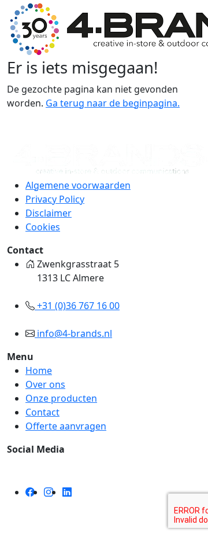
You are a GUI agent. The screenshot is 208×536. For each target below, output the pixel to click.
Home (38, 370)
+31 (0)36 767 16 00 (77, 305)
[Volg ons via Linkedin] (67, 492)
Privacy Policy (54, 199)
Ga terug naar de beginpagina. (113, 103)
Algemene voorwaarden (78, 185)
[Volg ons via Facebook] (30, 492)
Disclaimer (48, 213)
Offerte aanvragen (65, 426)
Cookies (42, 227)
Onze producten (61, 398)
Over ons (45, 384)
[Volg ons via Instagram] (48, 492)
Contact (42, 412)
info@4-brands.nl (73, 333)
